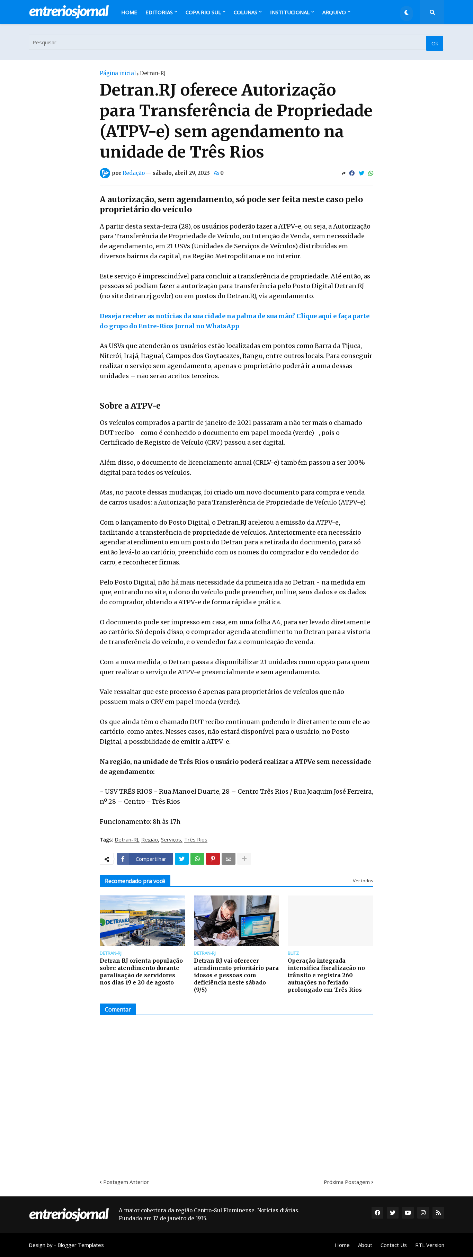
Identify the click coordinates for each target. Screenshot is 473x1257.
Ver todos (363, 880)
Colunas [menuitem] (245, 12)
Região (149, 840)
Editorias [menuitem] (159, 12)
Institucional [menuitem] (290, 12)
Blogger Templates (80, 1244)
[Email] (228, 859)
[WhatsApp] (370, 173)
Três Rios (195, 840)
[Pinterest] (213, 859)
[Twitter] (361, 173)
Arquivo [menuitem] (334, 12)
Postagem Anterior (126, 1181)
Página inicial (118, 73)
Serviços (171, 840)
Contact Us (394, 1244)
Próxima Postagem (347, 1181)
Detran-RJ (153, 73)
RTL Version (429, 1244)
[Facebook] (352, 173)
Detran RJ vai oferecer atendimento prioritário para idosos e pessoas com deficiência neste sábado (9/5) (236, 975)
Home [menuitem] (129, 12)
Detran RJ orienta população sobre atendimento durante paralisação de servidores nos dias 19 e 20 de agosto (141, 971)
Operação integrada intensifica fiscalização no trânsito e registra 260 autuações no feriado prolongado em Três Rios (326, 975)
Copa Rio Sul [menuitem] (203, 12)
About (365, 1244)
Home (342, 1244)
